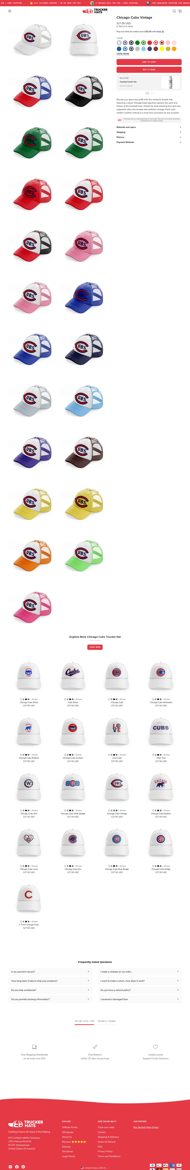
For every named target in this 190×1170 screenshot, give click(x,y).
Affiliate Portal (69, 1127)
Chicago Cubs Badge (161, 869)
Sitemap (66, 1146)
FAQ (100, 1146)
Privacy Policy (105, 1151)
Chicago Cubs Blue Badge (117, 869)
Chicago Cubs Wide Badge (73, 814)
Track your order (106, 1127)
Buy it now (149, 70)
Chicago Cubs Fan (73, 869)
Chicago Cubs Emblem (29, 758)
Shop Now (95, 647)
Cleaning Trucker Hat (128, 82)
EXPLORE (66, 1121)
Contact (102, 1132)
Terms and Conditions (109, 1156)
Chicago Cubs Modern (161, 814)
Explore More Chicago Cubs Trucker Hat (95, 637)
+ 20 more (78, 699)
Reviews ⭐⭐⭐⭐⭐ (74, 1141)
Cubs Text (161, 758)
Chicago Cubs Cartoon (73, 758)
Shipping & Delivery (108, 1137)
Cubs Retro (73, 702)
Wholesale (67, 1132)
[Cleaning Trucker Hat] (170, 82)
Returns (120, 137)
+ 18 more (122, 810)
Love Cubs (117, 758)
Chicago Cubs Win (29, 814)
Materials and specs (126, 127)
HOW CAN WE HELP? (107, 1121)
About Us (67, 1137)
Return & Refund (106, 1141)
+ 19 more (34, 699)
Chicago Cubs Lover (29, 869)
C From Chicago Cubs (29, 925)
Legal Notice (68, 1156)
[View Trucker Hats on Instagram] (10, 1167)
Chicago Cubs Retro (29, 702)
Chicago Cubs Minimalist (161, 702)
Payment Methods (125, 142)
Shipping (121, 132)
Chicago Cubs (117, 702)
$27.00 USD (29, 706)
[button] (174, 11)
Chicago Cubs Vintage (117, 814)
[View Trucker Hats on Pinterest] (23, 1167)
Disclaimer (67, 1151)
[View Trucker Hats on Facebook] (17, 1167)
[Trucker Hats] (95, 10)
